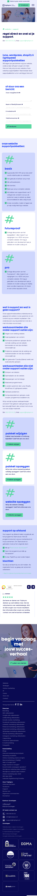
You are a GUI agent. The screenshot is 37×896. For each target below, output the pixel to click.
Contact (5, 698)
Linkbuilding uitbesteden (11, 717)
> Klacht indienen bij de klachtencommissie (17, 573)
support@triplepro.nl (26, 41)
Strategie (6, 685)
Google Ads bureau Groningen (12, 836)
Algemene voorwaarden (11, 793)
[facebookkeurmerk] (10, 854)
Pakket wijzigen (13, 444)
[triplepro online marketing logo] (8, 6)
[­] (33, 5)
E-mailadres (10, 111)
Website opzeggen (15, 515)
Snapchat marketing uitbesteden (14, 729)
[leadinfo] (10, 876)
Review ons (6, 791)
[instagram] (18, 704)
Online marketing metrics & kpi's (14, 758)
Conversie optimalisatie (11, 740)
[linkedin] (21, 704)
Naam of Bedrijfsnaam (13, 104)
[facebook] (16, 704)
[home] (3, 29)
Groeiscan (24, 5)
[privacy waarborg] (10, 844)
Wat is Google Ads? (9, 762)
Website (5, 683)
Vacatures (6, 786)
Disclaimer (6, 796)
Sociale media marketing (11, 720)
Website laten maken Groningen (13, 827)
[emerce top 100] (27, 876)
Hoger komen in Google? (11, 764)
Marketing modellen (9, 755)
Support (5, 789)
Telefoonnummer (12, 118)
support (15, 29)
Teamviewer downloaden (18, 548)
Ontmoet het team (9, 784)
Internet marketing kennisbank (13, 753)
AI (3, 690)
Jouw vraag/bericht (12, 92)
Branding (6, 710)
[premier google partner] (27, 854)
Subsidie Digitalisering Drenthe (13, 778)
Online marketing (9, 688)
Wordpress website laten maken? (14, 771)
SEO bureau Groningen (10, 834)
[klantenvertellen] (10, 865)
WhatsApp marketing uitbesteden (14, 731)
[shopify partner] (10, 886)
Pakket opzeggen (14, 479)
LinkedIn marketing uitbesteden (13, 724)
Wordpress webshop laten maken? (14, 769)
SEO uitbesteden (8, 713)
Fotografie (6, 745)
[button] (29, 587)
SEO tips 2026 (7, 776)
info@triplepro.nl (12, 817)
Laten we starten (19, 663)
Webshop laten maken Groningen (13, 829)
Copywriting (7, 738)
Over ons (6, 696)
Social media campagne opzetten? (14, 767)
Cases (5, 693)
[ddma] (27, 844)
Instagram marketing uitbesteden (14, 736)
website (8, 29)
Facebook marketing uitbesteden (14, 722)
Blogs (4, 751)
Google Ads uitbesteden (11, 715)
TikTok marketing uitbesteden (13, 733)
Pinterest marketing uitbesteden (14, 726)
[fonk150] (27, 865)
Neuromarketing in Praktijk (12, 760)
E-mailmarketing (8, 743)
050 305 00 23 (10, 41)
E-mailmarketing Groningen (11, 831)
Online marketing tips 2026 (12, 774)
